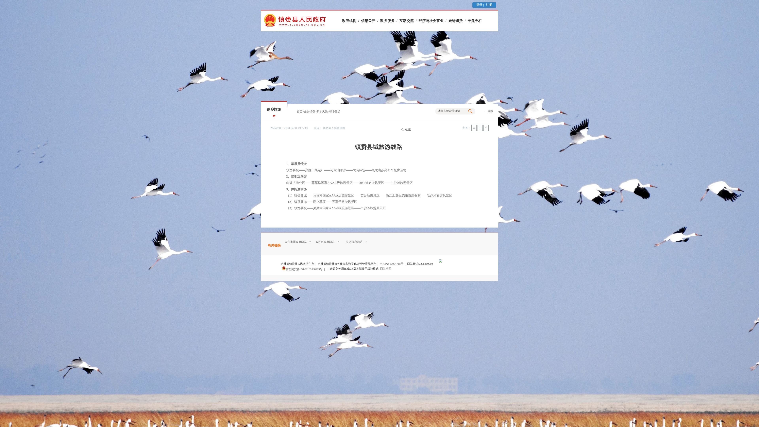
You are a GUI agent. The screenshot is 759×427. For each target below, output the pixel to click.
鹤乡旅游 (334, 111)
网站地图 (385, 268)
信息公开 (368, 21)
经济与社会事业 (431, 21)
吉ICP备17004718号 (391, 263)
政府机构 (349, 21)
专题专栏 (475, 21)
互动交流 (406, 21)
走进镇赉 (455, 21)
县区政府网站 (354, 241)
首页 (299, 111)
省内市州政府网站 (296, 241)
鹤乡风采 (322, 111)
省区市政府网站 (325, 241)
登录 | (480, 5)
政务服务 (387, 21)
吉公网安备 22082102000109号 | (306, 269)
